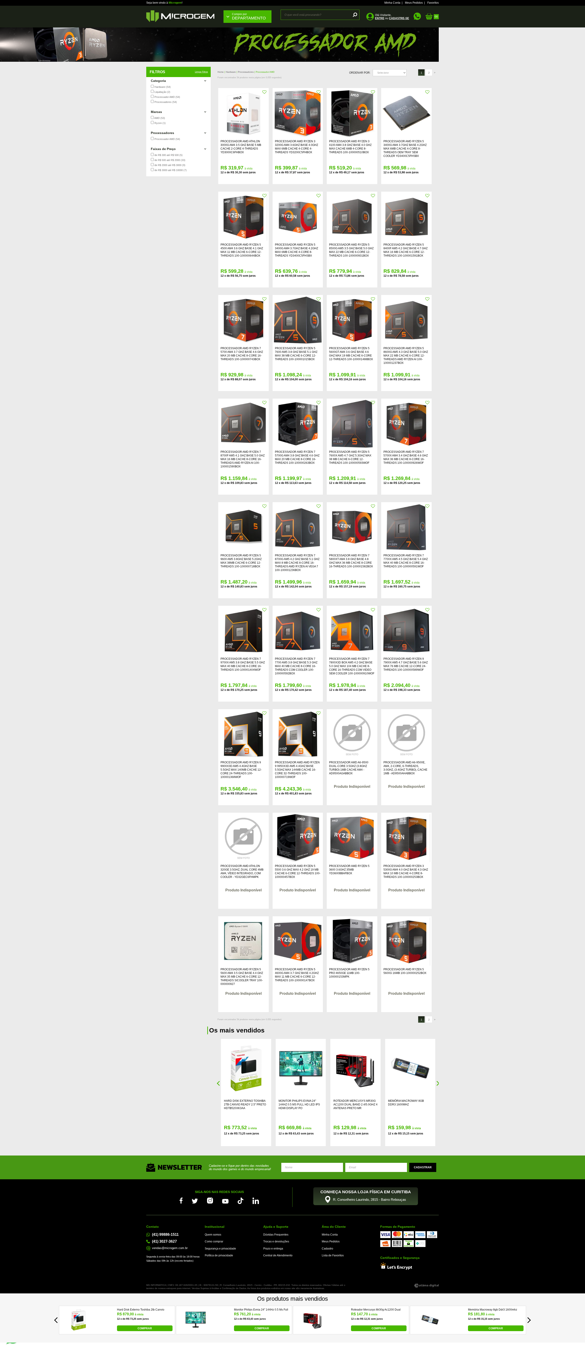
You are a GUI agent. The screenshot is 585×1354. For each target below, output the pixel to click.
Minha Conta (392, 2)
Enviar (422, 1167)
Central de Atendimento (277, 1255)
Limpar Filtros (201, 72)
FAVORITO (264, 92)
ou (392, 18)
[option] (292, 44)
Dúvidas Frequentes (275, 1234)
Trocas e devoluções (276, 1241)
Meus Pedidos (414, 2)
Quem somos (213, 1234)
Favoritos (433, 2)
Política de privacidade (219, 1255)
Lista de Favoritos (333, 1255)
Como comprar (214, 1241)
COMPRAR (145, 1328)
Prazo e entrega (273, 1248)
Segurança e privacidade (220, 1248)
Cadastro (327, 1248)
